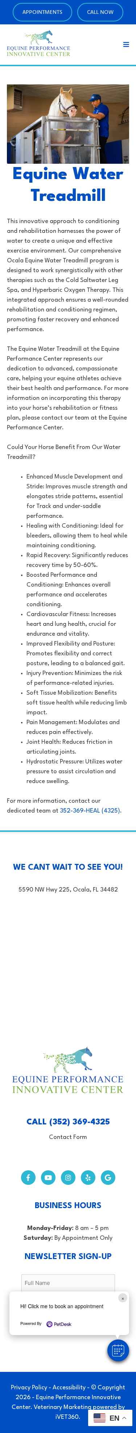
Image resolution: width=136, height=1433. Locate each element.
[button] (118, 1350)
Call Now (100, 11)
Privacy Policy (29, 1388)
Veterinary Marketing (62, 1407)
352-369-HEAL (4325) (90, 811)
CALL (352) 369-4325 (68, 1122)
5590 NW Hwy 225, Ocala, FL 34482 (68, 890)
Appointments (42, 11)
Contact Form (68, 1137)
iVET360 (67, 1417)
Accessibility (69, 1388)
